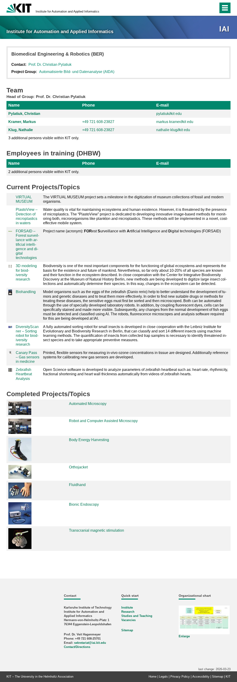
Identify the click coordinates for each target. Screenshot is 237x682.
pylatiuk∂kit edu (169, 114)
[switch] (205, 7)
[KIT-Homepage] (18, 7)
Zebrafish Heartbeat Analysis (24, 374)
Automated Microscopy (87, 404)
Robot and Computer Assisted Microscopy (103, 421)
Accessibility (200, 676)
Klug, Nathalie (20, 130)
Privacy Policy (180, 676)
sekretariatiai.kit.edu (90, 642)
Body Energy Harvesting (89, 440)
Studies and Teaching (136, 616)
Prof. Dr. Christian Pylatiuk (50, 64)
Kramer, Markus (22, 122)
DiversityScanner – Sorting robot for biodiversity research (27, 336)
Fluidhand (77, 485)
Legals (163, 676)
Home (152, 676)
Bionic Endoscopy (84, 504)
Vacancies (128, 620)
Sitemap (127, 630)
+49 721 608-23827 (98, 122)
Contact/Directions (77, 647)
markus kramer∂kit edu (174, 122)
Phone (88, 105)
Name (14, 105)
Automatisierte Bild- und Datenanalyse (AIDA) (76, 72)
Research (127, 611)
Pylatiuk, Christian (24, 114)
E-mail (162, 105)
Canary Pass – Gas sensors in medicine (27, 357)
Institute (127, 607)
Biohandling (26, 292)
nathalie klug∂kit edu (173, 130)
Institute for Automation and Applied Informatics (67, 11)
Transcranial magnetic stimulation (96, 530)
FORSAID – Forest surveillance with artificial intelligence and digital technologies (27, 244)
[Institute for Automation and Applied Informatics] (225, 29)
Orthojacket (78, 467)
